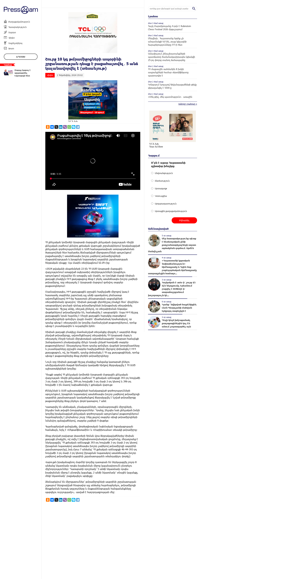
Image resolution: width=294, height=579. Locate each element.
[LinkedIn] (60, 127)
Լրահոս (20, 56)
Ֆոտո (11, 48)
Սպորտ (12, 32)
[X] (56, 127)
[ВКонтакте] (52, 127)
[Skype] (73, 127)
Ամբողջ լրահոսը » (187, 104)
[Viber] (65, 127)
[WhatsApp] (69, 127)
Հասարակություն (17, 27)
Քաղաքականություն (19, 21)
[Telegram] (78, 127)
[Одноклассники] (48, 127)
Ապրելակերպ (15, 43)
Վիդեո (11, 37)
